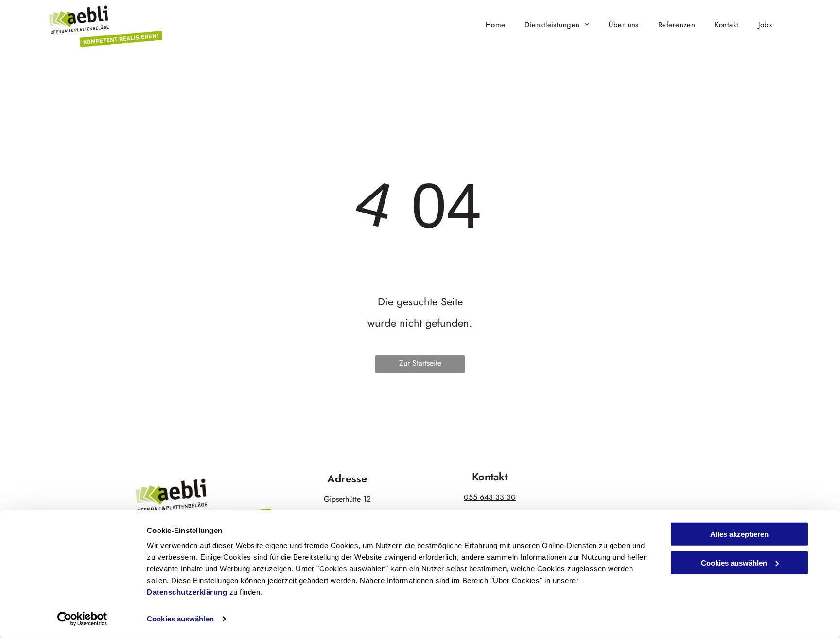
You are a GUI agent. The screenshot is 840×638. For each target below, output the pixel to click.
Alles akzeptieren (739, 534)
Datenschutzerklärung (187, 592)
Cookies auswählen (180, 619)
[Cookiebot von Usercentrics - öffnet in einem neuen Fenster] (82, 619)
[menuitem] (495, 25)
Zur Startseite (420, 363)
